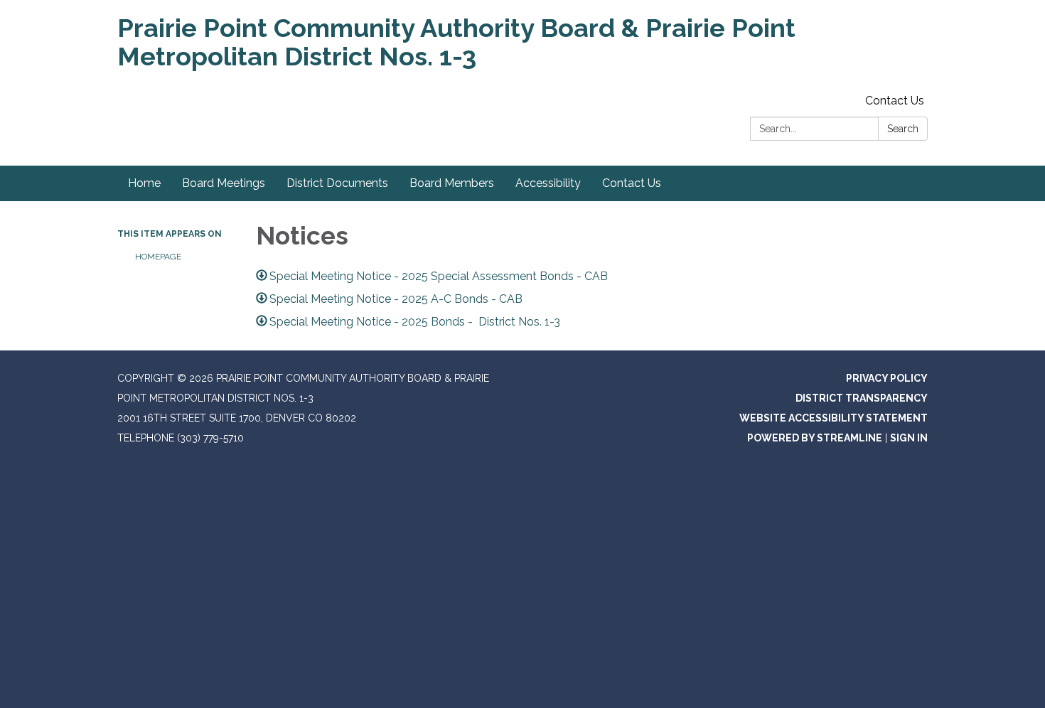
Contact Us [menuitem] (631, 183)
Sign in (909, 438)
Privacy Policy (887, 378)
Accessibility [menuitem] (548, 183)
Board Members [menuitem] (451, 183)
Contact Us (894, 100)
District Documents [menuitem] (337, 183)
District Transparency (861, 398)
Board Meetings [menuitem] (223, 183)
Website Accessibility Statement (833, 418)
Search (902, 128)
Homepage (158, 257)
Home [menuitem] (144, 183)
